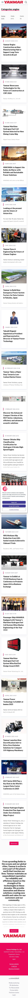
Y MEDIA (14, 966)
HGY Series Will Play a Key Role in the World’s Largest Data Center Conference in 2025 (12, 785)
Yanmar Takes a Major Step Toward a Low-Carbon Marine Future (12, 374)
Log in (14, 995)
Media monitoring (14, 983)
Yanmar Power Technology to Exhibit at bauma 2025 (13, 701)
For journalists (14, 990)
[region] (14, 499)
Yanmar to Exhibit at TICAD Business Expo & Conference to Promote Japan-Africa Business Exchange (13, 581)
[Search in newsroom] (26, 2)
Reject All (14, 502)
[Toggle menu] (2, 2)
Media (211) (12, 17)
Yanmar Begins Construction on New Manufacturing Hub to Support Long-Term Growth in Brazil (12, 49)
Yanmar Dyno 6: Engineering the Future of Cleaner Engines (13, 251)
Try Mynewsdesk (14, 987)
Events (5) (22, 17)
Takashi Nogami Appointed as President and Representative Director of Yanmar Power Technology (14, 336)
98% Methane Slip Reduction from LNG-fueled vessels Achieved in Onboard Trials (14, 539)
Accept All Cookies (14, 506)
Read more (14, 931)
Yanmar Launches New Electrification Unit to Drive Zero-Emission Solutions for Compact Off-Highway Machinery (13, 745)
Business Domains (14, 969)
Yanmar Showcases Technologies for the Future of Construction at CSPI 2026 (13, 89)
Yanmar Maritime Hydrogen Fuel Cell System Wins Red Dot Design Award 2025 (12, 662)
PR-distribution (14, 985)
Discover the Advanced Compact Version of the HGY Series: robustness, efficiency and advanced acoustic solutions (13, 418)
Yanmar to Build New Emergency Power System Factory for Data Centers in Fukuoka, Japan (13, 294)
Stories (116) (3, 17)
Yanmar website (14, 964)
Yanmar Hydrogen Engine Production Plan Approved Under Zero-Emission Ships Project (14, 811)
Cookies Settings (14, 509)
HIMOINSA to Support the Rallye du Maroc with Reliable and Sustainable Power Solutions (14, 171)
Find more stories (14, 992)
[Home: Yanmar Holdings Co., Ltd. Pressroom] (13, 2)
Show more (14, 843)
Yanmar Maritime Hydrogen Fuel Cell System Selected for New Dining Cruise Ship (13, 130)
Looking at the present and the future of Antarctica (12, 210)
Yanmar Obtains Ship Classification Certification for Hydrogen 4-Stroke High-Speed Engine (13, 444)
